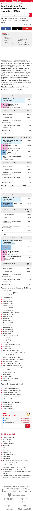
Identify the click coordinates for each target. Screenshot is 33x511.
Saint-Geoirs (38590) (8, 355)
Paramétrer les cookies (19, 490)
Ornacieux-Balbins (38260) (10, 335)
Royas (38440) (7, 346)
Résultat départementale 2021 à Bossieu (9, 39)
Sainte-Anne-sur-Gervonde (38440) (13, 368)
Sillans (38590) (7, 374)
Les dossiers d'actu (9, 422)
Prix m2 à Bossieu (8, 408)
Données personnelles (8, 490)
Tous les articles (14, 488)
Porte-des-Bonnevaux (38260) (11, 344)
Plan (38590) (6, 342)
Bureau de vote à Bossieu (10, 386)
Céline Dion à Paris (8, 448)
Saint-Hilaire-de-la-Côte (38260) (12, 357)
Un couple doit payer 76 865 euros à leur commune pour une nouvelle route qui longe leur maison (17, 471)
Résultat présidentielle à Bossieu (12, 390)
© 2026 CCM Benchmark (25, 491)
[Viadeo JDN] (24, 506)
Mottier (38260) (7, 333)
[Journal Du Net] (8, 502)
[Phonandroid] (24, 509)
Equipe (15, 486)
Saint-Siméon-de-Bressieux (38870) (13, 365)
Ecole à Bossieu (7, 406)
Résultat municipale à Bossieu (11, 397)
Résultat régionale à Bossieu (11, 388)
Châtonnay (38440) (8, 306)
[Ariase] (8, 509)
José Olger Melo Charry (9, 454)
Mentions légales (6, 491)
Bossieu (20, 42)
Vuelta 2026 (6, 456)
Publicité (28, 486)
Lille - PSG (6, 450)
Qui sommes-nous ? (7, 486)
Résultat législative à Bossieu (11, 392)
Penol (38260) (7, 340)
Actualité (6, 418)
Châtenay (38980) (8, 303)
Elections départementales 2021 (13, 4)
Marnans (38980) (7, 327)
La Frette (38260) (7, 316)
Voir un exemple (26, 418)
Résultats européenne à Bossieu (12, 394)
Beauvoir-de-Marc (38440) (10, 293)
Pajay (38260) (6, 338)
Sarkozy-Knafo (7, 439)
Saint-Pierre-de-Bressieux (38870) (12, 363)
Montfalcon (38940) (8, 331)
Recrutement (24, 488)
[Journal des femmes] (8, 499)
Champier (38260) (8, 301)
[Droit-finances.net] (24, 502)
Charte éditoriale (21, 486)
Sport (5, 420)
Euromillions (6, 458)
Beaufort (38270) (7, 291)
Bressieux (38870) (8, 295)
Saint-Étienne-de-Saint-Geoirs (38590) (14, 353)
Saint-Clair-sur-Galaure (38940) (11, 350)
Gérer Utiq (27, 490)
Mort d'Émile (6, 441)
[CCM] (24, 499)
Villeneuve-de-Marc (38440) (10, 378)
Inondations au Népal (9, 437)
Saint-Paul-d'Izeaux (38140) (10, 361)
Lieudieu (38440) (7, 320)
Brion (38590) (6, 299)
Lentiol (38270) (7, 318)
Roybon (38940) (7, 348)
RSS (19, 488)
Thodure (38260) (7, 376)
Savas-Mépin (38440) (9, 372)
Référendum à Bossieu (9, 399)
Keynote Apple (7, 452)
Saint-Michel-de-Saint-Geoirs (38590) (13, 359)
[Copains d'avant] (8, 506)
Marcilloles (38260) (8, 323)
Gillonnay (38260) (8, 310)
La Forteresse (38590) (9, 314)
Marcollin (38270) (8, 325)
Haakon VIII (6, 446)
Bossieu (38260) (7, 404)
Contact (7, 488)
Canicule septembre (9, 443)
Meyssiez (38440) (8, 329)
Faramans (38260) (13, 18)
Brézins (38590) (7, 297)
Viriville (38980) (7, 380)
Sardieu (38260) (7, 370)
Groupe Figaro (14, 491)
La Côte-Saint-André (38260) (11, 312)
